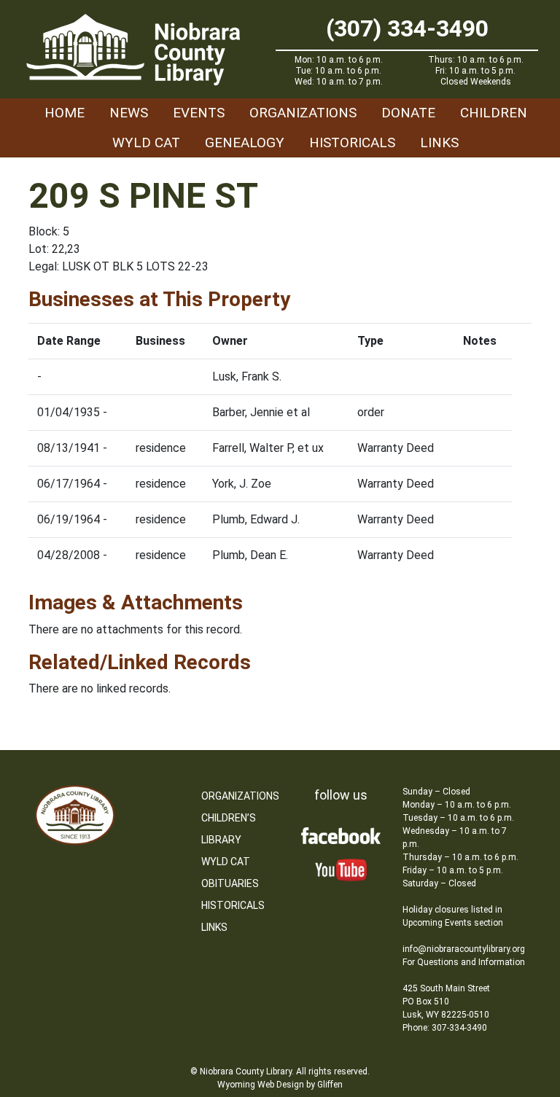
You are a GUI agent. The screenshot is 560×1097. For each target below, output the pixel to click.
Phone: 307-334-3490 (444, 1028)
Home (64, 112)
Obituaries (230, 883)
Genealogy (244, 142)
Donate (408, 112)
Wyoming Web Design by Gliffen (280, 1085)
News (128, 112)
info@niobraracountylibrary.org (463, 949)
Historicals (352, 142)
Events (199, 112)
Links (439, 142)
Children (493, 112)
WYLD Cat (146, 142)
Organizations (303, 112)
